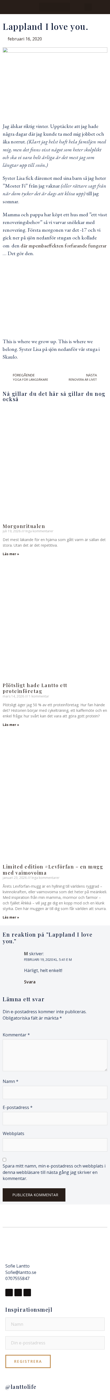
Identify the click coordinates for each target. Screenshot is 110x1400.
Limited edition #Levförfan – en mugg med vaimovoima (53, 869)
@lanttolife (21, 1386)
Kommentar (16, 1035)
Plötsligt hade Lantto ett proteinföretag (35, 688)
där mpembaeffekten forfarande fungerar (64, 245)
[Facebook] (9, 1292)
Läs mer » (11, 554)
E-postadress (18, 1107)
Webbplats (13, 1133)
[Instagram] (18, 1292)
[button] (54, 7)
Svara (30, 982)
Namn (10, 1081)
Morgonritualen (24, 526)
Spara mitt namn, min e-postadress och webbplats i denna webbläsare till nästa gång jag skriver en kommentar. (54, 1172)
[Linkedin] (27, 1292)
